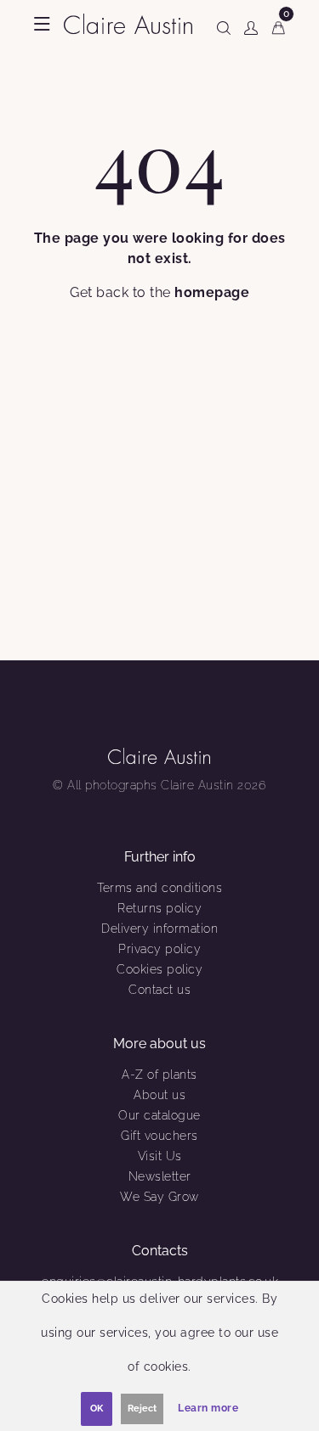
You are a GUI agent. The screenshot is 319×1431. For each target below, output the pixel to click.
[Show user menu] (251, 24)
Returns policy (159, 908)
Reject (142, 1408)
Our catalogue (159, 1115)
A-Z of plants (159, 1074)
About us (159, 1095)
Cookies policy (159, 969)
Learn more (208, 1408)
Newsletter (159, 1176)
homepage (211, 292)
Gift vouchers (159, 1135)
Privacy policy (159, 949)
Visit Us (160, 1156)
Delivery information (159, 928)
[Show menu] (42, 24)
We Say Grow (159, 1197)
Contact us (159, 989)
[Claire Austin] (128, 22)
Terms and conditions (159, 888)
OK (96, 1408)
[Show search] (224, 24)
